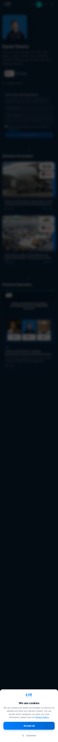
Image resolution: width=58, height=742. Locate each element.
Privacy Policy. (42, 717)
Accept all (29, 725)
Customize (31, 735)
